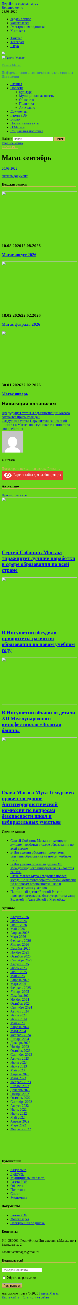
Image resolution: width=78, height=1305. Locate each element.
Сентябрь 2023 (21, 1054)
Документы (19, 111)
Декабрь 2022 (20, 1090)
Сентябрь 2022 (21, 1102)
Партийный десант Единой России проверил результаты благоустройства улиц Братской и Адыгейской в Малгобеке (42, 895)
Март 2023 (18, 1078)
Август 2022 (19, 1105)
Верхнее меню (12, 7)
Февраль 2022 (20, 1129)
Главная (16, 84)
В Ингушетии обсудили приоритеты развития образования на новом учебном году (38, 641)
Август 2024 (19, 1011)
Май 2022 (17, 1117)
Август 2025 (19, 964)
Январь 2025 (19, 991)
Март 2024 (18, 1031)
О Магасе (17, 127)
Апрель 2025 (19, 980)
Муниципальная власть (36, 96)
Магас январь (15, 394)
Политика (26, 103)
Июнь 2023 (18, 1066)
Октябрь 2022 (20, 1098)
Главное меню (12, 143)
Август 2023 (19, 1058)
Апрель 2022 (19, 1121)
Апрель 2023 (19, 1074)
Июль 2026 (18, 921)
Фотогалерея (19, 23)
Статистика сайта (36, 1297)
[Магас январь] (39, 377)
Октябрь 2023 (20, 1050)
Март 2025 (18, 984)
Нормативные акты (24, 123)
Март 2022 (18, 1125)
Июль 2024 (18, 1015)
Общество (26, 100)
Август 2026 (19, 917)
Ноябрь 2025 (19, 952)
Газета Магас (11, 65)
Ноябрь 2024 (19, 999)
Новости (16, 88)
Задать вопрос (20, 19)
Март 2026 (18, 936)
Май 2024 (17, 1023)
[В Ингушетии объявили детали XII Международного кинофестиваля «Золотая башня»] (39, 703)
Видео (15, 119)
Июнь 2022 (18, 1113)
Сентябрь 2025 (21, 960)
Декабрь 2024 (20, 995)
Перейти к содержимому (20, 3)
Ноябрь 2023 (19, 1046)
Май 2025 (17, 976)
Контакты (17, 31)
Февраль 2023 (20, 1082)
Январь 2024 (19, 1039)
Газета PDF (18, 115)
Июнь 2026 (18, 925)
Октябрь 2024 (20, 1003)
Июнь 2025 (18, 972)
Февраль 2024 (20, 1035)
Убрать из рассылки (21, 1277)
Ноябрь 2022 (19, 1094)
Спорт (15, 1193)
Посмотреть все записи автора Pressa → (31, 468)
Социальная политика (26, 131)
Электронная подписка (27, 27)
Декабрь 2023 (20, 1043)
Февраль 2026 (20, 940)
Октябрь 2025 (20, 956)
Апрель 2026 (19, 933)
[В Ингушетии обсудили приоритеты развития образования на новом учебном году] (39, 623)
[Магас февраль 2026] (39, 307)
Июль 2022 (18, 1109)
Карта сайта (10, 1297)
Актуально (27, 107)
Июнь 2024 (18, 1019)
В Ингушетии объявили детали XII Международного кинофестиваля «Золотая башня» (38, 721)
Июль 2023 (18, 1062)
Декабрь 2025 (20, 948)
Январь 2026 (19, 944)
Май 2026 (17, 929)
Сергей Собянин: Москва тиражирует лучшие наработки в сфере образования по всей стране (38, 561)
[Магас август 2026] (39, 237)
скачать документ (15, 176)
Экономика (18, 1197)
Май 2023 (17, 1070)
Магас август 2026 (19, 254)
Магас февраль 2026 (21, 324)
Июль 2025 (18, 968)
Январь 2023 (19, 1086)
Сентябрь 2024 (21, 1007)
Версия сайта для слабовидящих (36, 475)
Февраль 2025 (20, 988)
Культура (25, 92)
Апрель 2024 (19, 1027)
